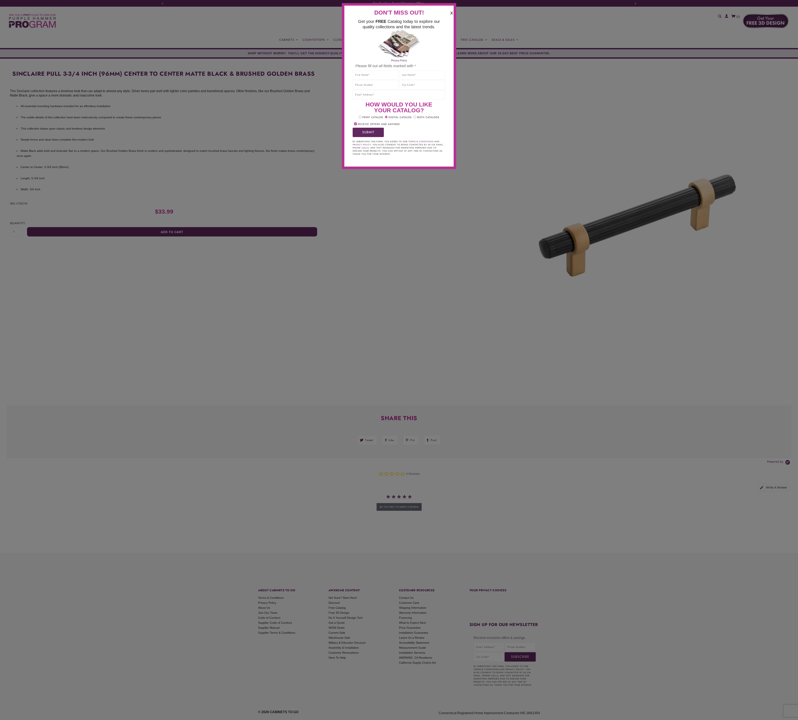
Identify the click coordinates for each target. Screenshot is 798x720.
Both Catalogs (428, 117)
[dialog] (399, 360)
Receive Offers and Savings (379, 124)
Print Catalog (372, 117)
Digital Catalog (400, 117)
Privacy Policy (399, 60)
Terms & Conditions (420, 141)
